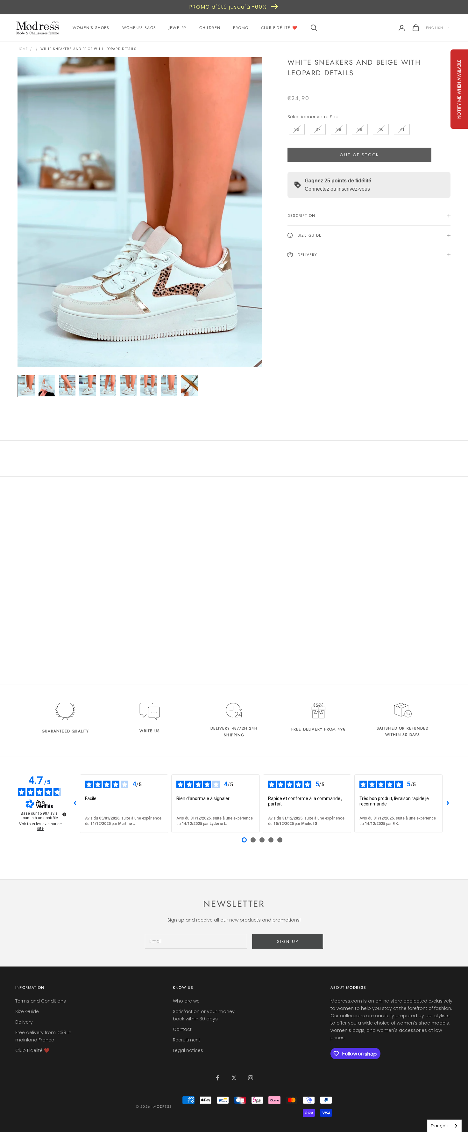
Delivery (24, 1022)
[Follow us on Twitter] (234, 1078)
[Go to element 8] (169, 386)
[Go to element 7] (149, 386)
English (434, 27)
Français (440, 1126)
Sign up (287, 941)
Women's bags (139, 28)
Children (209, 28)
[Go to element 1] (26, 386)
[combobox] (444, 1126)
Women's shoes (91, 28)
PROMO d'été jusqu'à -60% (228, 7)
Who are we (186, 1001)
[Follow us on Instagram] (250, 1078)
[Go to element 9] (189, 386)
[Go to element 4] (87, 386)
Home (23, 49)
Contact (182, 1029)
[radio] (296, 129)
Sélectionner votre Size (312, 116)
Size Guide (27, 1011)
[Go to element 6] (128, 386)
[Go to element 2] (47, 386)
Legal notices (188, 1050)
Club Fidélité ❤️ (279, 28)
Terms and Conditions (40, 1001)
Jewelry (178, 28)
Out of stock (359, 155)
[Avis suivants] (447, 803)
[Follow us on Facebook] (217, 1078)
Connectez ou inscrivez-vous (337, 189)
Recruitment (186, 1040)
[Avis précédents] (74, 803)
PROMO (240, 28)
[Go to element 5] (108, 386)
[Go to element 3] (67, 386)
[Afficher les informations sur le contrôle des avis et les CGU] (64, 814)
